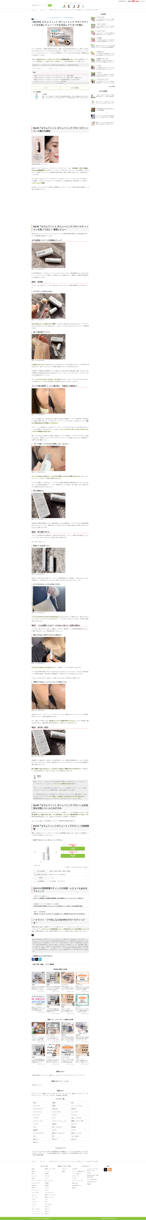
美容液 (33, 984)
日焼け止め (55, 1108)
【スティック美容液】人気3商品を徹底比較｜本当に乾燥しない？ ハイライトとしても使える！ (58, 898)
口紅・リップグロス (76, 1118)
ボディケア (74, 1124)
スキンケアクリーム (38, 1108)
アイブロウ (36, 1118)
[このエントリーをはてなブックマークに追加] (40, 959)
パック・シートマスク (50, 1057)
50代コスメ (36, 1142)
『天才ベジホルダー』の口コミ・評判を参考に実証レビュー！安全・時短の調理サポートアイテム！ (105, 95)
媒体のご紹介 (75, 1183)
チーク (53, 1118)
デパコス (73, 1130)
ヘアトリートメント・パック (59, 1121)
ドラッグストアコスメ (38, 1133)
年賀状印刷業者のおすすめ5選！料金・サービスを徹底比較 (105, 109)
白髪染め (54, 1124)
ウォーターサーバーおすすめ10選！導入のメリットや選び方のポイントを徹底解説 (105, 116)
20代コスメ (36, 1139)
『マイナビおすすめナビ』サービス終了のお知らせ (60, 17)
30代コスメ (55, 1139)
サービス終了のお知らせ (92, 1179)
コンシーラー (74, 1112)
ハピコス (34, 9)
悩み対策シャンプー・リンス (102, 58)
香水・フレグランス (57, 1127)
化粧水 (34, 1102)
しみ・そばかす (75, 1136)
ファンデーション (65, 984)
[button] (35, 852)
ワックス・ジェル (100, 17)
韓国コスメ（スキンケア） (58, 1133)
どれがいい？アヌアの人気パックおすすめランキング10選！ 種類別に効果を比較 (67, 1061)
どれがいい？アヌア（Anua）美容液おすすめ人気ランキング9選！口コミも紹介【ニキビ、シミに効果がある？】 (67, 1011)
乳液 (72, 1102)
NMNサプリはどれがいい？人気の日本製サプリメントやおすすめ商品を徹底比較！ (38, 1009)
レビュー (36, 19)
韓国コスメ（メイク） (76, 1133)
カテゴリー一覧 (75, 1175)
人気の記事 (74, 1168)
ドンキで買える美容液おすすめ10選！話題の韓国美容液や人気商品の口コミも (53, 1010)
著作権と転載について (77, 1185)
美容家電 (35, 1130)
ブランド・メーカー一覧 (77, 1180)
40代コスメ (74, 1139)
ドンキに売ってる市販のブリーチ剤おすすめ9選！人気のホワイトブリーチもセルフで (105, 75)
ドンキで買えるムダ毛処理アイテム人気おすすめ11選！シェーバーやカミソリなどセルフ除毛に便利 (105, 54)
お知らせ (89, 1172)
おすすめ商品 (75, 88)
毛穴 (53, 1136)
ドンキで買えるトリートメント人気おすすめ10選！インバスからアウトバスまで (105, 82)
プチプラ (54, 1130)
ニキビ (34, 1136)
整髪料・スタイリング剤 (77, 1121)
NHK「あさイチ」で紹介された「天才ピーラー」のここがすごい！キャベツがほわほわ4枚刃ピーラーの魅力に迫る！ (105, 102)
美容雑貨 (73, 1127)
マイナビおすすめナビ (45, 1218)
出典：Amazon (44, 164)
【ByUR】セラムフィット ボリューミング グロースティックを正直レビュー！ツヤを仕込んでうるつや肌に (73, 9)
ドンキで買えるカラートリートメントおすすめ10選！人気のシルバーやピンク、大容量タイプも (105, 68)
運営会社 (74, 1187)
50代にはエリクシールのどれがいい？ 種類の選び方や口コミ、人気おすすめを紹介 (82, 1010)
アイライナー (74, 1115)
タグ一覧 (74, 1178)
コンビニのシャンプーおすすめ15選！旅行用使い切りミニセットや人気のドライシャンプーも (105, 33)
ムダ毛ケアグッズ (100, 51)
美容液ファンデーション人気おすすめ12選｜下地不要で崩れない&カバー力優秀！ (82, 988)
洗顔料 (53, 1105)
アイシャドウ (36, 1115)
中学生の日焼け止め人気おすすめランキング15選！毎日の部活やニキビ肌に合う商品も (67, 1038)
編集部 (63, 1171)
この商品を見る (35, 164)
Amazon (38, 865)
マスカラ (54, 1115)
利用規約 (89, 1184)
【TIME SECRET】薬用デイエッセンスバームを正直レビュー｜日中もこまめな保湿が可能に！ (58, 906)
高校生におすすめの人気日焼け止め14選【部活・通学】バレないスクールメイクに (82, 1038)
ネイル (34, 1127)
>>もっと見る (112, 86)
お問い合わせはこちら (91, 1181)
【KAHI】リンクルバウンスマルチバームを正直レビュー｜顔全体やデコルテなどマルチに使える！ (59, 913)
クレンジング (36, 1105)
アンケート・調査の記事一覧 (78, 1171)
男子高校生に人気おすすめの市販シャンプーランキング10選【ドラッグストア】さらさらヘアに (105, 61)
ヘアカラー (36, 1124)
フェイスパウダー (56, 1112)
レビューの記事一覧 (76, 1173)
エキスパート (65, 1168)
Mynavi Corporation (111, 1218)
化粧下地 (73, 1108)
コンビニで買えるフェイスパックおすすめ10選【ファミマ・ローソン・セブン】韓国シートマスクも (105, 27)
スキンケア (42, 9)
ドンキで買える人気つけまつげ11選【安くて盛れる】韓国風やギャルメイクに (105, 40)
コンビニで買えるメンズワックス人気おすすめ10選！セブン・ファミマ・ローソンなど (105, 20)
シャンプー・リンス (38, 1121)
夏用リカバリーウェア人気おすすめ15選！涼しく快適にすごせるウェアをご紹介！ (105, 123)
